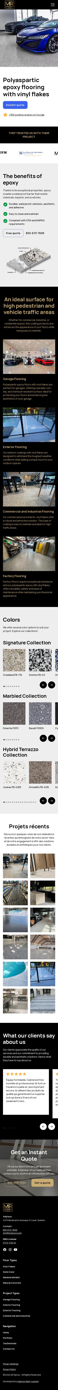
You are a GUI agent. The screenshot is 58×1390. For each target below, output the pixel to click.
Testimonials (9, 1343)
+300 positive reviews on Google (26, 114)
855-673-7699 (17, 1182)
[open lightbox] (14, 660)
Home (6, 1332)
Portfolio (7, 1338)
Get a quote (42, 1182)
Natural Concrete (12, 1282)
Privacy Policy (9, 1369)
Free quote (13, 233)
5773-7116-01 (9, 1242)
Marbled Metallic (11, 1277)
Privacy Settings (10, 1363)
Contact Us (9, 1348)
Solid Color (8, 1272)
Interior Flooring (11, 1305)
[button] (52, 4)
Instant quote (15, 105)
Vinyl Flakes (9, 1266)
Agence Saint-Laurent (28, 1381)
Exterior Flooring (11, 1310)
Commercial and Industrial (16, 1315)
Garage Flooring (11, 1299)
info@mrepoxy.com (12, 1233)
